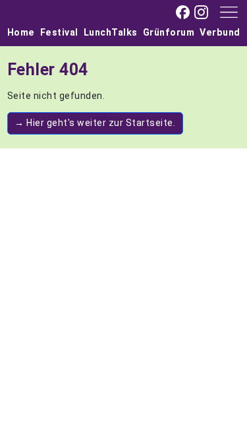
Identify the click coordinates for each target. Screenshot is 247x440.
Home (21, 32)
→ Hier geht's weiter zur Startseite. (94, 122)
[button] (224, 11)
